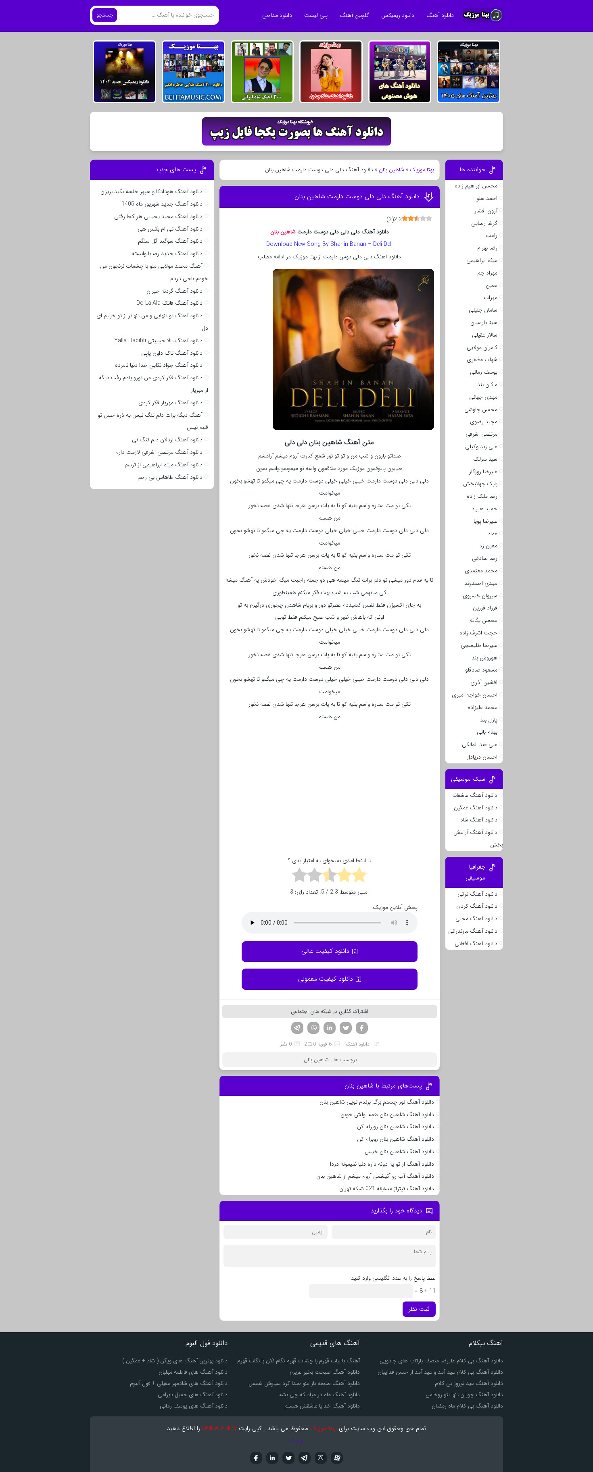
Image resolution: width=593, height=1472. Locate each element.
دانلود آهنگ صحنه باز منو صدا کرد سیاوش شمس (304, 1383)
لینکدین (330, 1028)
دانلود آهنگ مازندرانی (472, 931)
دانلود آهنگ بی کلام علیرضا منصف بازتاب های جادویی (441, 1360)
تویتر (346, 1028)
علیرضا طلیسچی (479, 645)
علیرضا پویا (485, 521)
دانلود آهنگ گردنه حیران (174, 291)
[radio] (359, 876)
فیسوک (362, 1028)
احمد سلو (486, 198)
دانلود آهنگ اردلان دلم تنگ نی (167, 439)
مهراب (490, 297)
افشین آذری (483, 682)
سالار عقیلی (484, 335)
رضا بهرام (487, 247)
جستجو (104, 15)
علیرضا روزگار (483, 471)
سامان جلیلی (483, 310)
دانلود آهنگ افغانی (476, 943)
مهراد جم (487, 272)
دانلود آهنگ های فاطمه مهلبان (193, 1372)
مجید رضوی (483, 421)
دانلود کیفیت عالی (325, 951)
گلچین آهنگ (354, 15)
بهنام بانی (487, 732)
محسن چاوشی (480, 409)
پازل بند (488, 719)
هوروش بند (484, 657)
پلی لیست (316, 15)
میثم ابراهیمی (481, 260)
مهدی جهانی (483, 397)
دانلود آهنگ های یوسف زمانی (194, 1405)
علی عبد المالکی (479, 744)
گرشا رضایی (484, 223)
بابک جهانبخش (480, 483)
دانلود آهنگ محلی (476, 918)
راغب (491, 235)
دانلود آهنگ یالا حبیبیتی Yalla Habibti (158, 340)
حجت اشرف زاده (478, 632)
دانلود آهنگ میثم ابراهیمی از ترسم (164, 464)
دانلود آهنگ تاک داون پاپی (172, 353)
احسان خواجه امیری (474, 694)
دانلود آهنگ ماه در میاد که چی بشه (319, 1394)
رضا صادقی (484, 558)
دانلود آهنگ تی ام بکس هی (170, 229)
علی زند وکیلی (481, 446)
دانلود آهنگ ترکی (477, 894)
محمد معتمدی (481, 570)
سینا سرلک (485, 459)
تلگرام (297, 1028)
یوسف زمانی (483, 372)
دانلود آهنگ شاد (478, 819)
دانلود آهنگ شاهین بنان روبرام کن (395, 1126)
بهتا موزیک (422, 169)
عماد (492, 533)
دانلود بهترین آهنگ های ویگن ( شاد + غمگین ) (175, 1360)
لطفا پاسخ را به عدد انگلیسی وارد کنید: (392, 1278)
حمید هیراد (484, 508)
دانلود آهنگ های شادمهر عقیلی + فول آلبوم (179, 1383)
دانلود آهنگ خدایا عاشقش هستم (322, 1405)
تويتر (288, 1458)
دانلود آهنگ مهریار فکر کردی (170, 402)
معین (491, 285)
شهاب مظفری (482, 359)
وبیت (296, 1440)
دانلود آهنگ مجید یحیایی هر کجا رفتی (158, 216)
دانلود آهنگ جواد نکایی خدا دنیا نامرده (159, 365)
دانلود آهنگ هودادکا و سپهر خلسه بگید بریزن (151, 191)
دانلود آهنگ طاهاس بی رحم (170, 477)
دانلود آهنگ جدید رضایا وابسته (167, 253)
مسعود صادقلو (481, 669)
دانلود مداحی (277, 15)
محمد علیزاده (482, 707)
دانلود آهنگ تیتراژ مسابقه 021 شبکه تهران (386, 1188)
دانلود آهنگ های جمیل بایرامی (193, 1394)
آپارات (337, 1458)
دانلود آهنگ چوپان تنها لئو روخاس (464, 1394)
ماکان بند (487, 384)
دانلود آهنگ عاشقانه (474, 795)
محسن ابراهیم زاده (476, 185)
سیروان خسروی (480, 595)
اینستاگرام (321, 1458)
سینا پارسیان (483, 322)
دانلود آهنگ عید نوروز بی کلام (469, 1383)
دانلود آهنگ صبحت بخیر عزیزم (325, 1372)
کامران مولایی (482, 347)
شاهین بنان (391, 169)
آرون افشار (485, 210)
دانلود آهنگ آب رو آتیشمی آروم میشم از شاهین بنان (375, 1176)
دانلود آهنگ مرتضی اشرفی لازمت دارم (159, 452)
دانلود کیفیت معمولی (325, 979)
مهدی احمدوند (480, 583)
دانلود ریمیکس (397, 15)
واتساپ (313, 1028)
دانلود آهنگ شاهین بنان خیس (399, 1151)
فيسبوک (256, 1458)
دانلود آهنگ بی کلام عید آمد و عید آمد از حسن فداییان (440, 1372)
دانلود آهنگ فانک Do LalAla (169, 303)
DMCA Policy (219, 1428)
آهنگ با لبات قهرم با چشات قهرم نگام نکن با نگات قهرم (298, 1360)
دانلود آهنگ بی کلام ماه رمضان (467, 1405)
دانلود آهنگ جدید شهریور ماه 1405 (162, 204)
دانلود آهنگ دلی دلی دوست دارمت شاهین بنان (357, 196)
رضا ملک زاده (482, 496)
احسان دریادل (481, 757)
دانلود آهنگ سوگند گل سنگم (170, 241)
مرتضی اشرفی (481, 434)
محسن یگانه (483, 620)
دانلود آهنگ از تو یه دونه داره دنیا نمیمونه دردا (382, 1164)
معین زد (488, 545)
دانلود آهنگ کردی (476, 906)
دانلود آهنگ (440, 15)
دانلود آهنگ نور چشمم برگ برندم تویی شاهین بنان (376, 1102)
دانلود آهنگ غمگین (475, 807)
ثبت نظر (419, 1309)
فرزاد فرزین (485, 607)
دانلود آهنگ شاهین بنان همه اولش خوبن (387, 1114)
